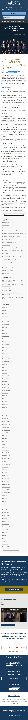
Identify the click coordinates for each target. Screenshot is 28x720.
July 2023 (4, 367)
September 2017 (6, 527)
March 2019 (5, 475)
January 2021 (5, 421)
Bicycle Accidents (6, 222)
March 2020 (5, 447)
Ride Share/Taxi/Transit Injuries (10, 256)
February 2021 (5, 418)
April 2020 (4, 444)
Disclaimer (9, 699)
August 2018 (5, 495)
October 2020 (5, 427)
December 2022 (6, 381)
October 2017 (5, 524)
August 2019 (5, 467)
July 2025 (4, 327)
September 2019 (6, 464)
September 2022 (6, 390)
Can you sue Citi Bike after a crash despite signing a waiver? (13, 281)
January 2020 (5, 453)
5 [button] (12, 651)
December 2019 (6, 455)
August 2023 (5, 364)
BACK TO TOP (14, 695)
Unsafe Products (6, 267)
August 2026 (5, 307)
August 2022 (5, 393)
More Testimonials (8, 625)
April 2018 (4, 507)
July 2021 (4, 407)
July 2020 (4, 435)
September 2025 (6, 324)
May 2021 (4, 410)
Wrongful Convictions (7, 270)
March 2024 (5, 353)
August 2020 (5, 433)
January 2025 (5, 336)
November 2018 (6, 487)
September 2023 (6, 361)
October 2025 (5, 321)
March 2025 (5, 333)
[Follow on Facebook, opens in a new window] (10, 689)
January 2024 (5, 356)
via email (24, 579)
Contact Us (4, 701)
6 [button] (13, 651)
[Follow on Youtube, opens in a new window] (18, 689)
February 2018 (5, 512)
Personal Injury (6, 245)
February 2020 (5, 450)
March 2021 (5, 415)
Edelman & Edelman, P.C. (14, 71)
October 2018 (5, 490)
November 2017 (6, 521)
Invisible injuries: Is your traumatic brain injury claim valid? (12, 293)
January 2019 (5, 481)
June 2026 (4, 310)
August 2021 (5, 404)
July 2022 (4, 396)
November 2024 (6, 339)
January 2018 (5, 515)
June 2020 (4, 438)
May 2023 (4, 370)
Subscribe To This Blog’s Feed (11, 550)
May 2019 (4, 472)
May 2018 (4, 504)
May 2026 (4, 313)
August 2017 (5, 529)
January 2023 (5, 378)
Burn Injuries (5, 228)
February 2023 (5, 376)
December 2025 (6, 319)
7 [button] (14, 651)
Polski (12, 21)
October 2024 (5, 341)
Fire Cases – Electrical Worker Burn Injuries (12, 233)
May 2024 (4, 350)
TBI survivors (4, 147)
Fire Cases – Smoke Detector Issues (11, 236)
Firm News (4, 239)
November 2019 (6, 458)
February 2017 (5, 547)
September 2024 (6, 344)
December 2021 (6, 401)
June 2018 (4, 501)
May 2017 (4, 538)
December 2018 (6, 484)
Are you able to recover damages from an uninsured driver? (13, 289)
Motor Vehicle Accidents (8, 242)
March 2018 (5, 509)
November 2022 (6, 384)
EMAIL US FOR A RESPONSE (14, 589)
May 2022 (4, 398)
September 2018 (6, 492)
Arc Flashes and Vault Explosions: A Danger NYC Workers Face (12, 285)
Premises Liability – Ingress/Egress (10, 250)
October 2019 (5, 461)
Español (8, 21)
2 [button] (10, 651)
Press (3, 253)
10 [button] (16, 651)
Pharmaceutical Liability (8, 248)
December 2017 (6, 518)
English (4, 21)
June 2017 (4, 535)
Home (4, 699)
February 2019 (5, 478)
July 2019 (4, 470)
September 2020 (6, 430)
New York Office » (14, 678)
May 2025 (4, 330)
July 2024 (4, 347)
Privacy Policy (16, 699)
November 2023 (6, 359)
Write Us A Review (14, 715)
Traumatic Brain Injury (10, 72)
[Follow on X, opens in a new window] (12, 689)
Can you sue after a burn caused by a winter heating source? (13, 298)
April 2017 (4, 541)
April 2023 (4, 373)
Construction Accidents (8, 230)
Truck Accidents (6, 262)
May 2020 (4, 441)
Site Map (22, 699)
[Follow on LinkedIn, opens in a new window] (15, 689)
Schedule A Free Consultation (14, 10)
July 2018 (4, 498)
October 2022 (5, 387)
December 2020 (6, 424)
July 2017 (4, 532)
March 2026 (5, 316)
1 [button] (9, 651)
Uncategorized (6, 265)
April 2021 (4, 413)
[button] (14, 13)
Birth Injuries (5, 225)
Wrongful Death (6, 273)
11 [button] (17, 651)
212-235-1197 (17, 8)
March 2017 (5, 544)
